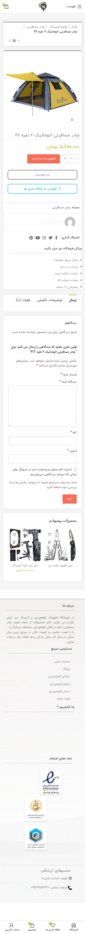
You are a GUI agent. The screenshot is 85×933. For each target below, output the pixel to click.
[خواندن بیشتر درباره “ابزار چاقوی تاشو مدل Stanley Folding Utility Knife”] (49, 542)
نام (73, 432)
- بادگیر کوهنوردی (60, 676)
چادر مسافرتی (35, 27)
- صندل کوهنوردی (60, 691)
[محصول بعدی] (10, 41)
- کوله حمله (64, 699)
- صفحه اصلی (63, 662)
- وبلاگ (67, 669)
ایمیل (72, 451)
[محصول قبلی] (18, 41)
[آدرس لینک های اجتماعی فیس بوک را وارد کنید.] (56, 237)
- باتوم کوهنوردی (61, 684)
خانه (74, 27)
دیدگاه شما (68, 382)
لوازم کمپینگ (58, 27)
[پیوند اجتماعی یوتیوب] (37, 237)
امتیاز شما (69, 374)
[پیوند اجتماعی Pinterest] (31, 237)
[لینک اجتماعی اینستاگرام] (44, 237)
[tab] (72, 300)
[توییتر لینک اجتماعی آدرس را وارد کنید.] (50, 237)
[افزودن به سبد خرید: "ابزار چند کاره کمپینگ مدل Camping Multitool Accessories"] (14, 542)
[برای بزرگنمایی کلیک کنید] (72, 119)
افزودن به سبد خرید (44, 159)
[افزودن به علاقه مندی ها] (49, 534)
